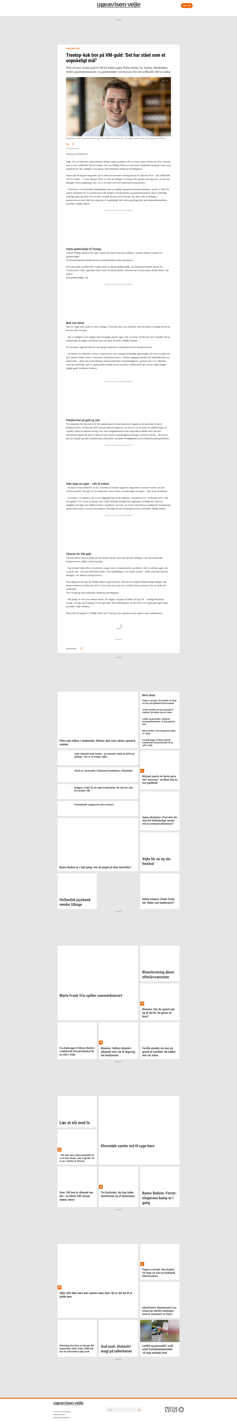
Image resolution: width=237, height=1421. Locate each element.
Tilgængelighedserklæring (61, 1417)
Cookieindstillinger (59, 1414)
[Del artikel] (72, 144)
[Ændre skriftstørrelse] (67, 144)
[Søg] (139, 1409)
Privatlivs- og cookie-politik (62, 1412)
